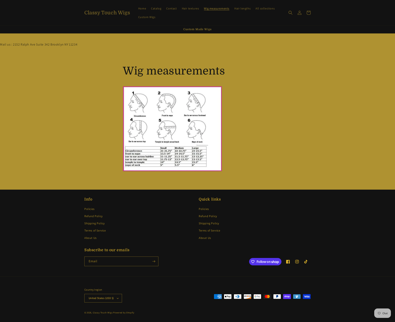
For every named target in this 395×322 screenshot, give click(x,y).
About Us (90, 238)
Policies (89, 209)
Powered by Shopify (123, 312)
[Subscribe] (153, 261)
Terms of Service (95, 230)
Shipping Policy (94, 223)
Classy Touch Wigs (103, 312)
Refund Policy (93, 216)
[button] (290, 12)
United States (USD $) (101, 298)
